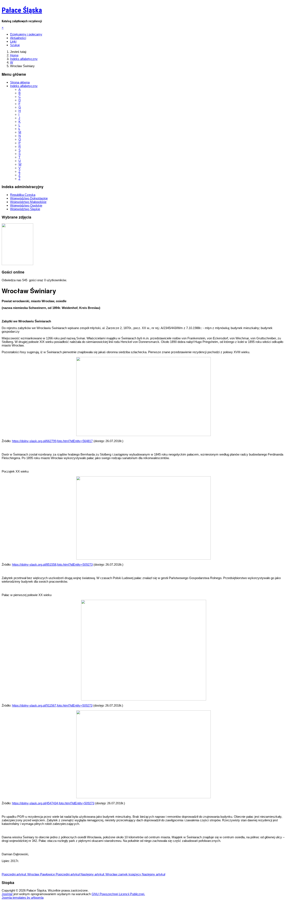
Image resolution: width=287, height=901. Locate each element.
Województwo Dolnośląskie (29, 198)
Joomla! (7, 894)
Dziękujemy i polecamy (26, 34)
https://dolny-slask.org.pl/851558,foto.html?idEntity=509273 (52, 564)
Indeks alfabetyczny (24, 86)
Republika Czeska (22, 195)
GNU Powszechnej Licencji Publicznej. (118, 894)
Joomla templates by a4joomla (22, 897)
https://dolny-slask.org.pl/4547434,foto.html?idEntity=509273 (53, 803)
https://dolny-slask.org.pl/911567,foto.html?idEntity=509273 (52, 705)
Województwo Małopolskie (28, 202)
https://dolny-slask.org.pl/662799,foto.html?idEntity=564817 (52, 441)
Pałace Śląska (22, 10)
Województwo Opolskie (26, 205)
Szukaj (15, 45)
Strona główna (20, 82)
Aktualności (18, 38)
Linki (13, 41)
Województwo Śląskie (25, 209)
